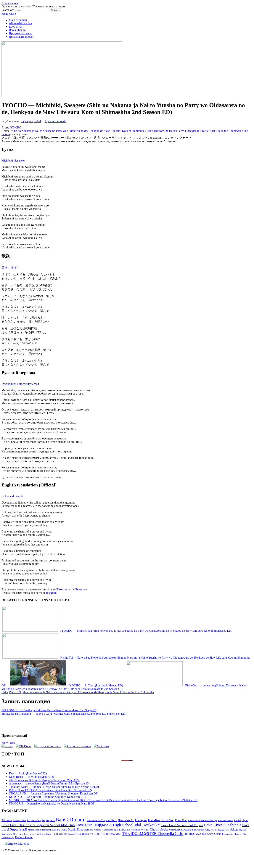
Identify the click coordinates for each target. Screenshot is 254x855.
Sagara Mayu (223, 830)
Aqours (50, 820)
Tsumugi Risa (240, 834)
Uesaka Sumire (24, 837)
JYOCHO (15, 127)
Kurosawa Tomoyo (208, 820)
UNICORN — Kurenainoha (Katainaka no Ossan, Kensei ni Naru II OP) (52, 803)
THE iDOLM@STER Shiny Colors (202, 834)
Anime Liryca (9, 3)
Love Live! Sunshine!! (222, 825)
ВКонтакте (63, 589)
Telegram (51, 592)
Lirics (4, 692)
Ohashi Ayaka (159, 829)
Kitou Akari (181, 820)
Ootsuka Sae (189, 829)
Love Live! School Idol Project (182, 825)
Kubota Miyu (194, 820)
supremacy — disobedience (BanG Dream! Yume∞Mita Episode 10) (49, 783)
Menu (4, 13)
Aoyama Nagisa (36, 820)
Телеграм (81, 589)
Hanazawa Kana (94, 821)
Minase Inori (46, 829)
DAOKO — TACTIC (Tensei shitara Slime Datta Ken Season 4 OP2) (50, 790)
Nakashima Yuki (110, 829)
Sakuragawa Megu (9, 834)
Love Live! (15, 26)
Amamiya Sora (19, 820)
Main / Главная (18, 20)
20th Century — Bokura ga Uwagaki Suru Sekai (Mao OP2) (44, 780)
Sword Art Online (27, 834)
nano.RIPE (124, 829)
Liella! (237, 820)
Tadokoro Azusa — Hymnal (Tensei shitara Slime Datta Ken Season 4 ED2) (54, 786)
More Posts (8, 742)
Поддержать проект (21, 36)
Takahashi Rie (59, 834)
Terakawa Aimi (90, 833)
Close (12, 13)
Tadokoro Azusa (43, 834)
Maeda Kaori (33, 829)
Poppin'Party (203, 829)
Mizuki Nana (75, 829)
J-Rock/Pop (167, 820)
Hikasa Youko (126, 820)
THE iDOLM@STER (110, 834)
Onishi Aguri (175, 829)
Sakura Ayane (238, 829)
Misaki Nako (59, 829)
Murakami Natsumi (92, 830)
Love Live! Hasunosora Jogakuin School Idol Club (38, 825)
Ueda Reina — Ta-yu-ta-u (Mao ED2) (31, 776)
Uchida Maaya (7, 837)
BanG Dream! (17, 30)
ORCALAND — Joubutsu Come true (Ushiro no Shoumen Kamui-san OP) (53, 793)
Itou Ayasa (141, 820)
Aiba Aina (6, 820)
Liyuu (245, 820)
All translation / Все (20, 23)
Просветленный (55, 121)
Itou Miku (154, 820)
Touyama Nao (228, 834)
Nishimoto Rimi (140, 829)
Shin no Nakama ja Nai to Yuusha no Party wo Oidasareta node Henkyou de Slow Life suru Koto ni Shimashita (88, 692)
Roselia (214, 830)
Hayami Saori (109, 820)
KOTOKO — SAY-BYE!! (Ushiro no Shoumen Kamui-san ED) (47, 796)
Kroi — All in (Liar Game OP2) (28, 773)
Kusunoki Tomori (225, 820)
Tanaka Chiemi (74, 834)
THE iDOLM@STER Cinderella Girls (152, 833)
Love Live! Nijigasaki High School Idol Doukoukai (117, 825)
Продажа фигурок (20, 33)
